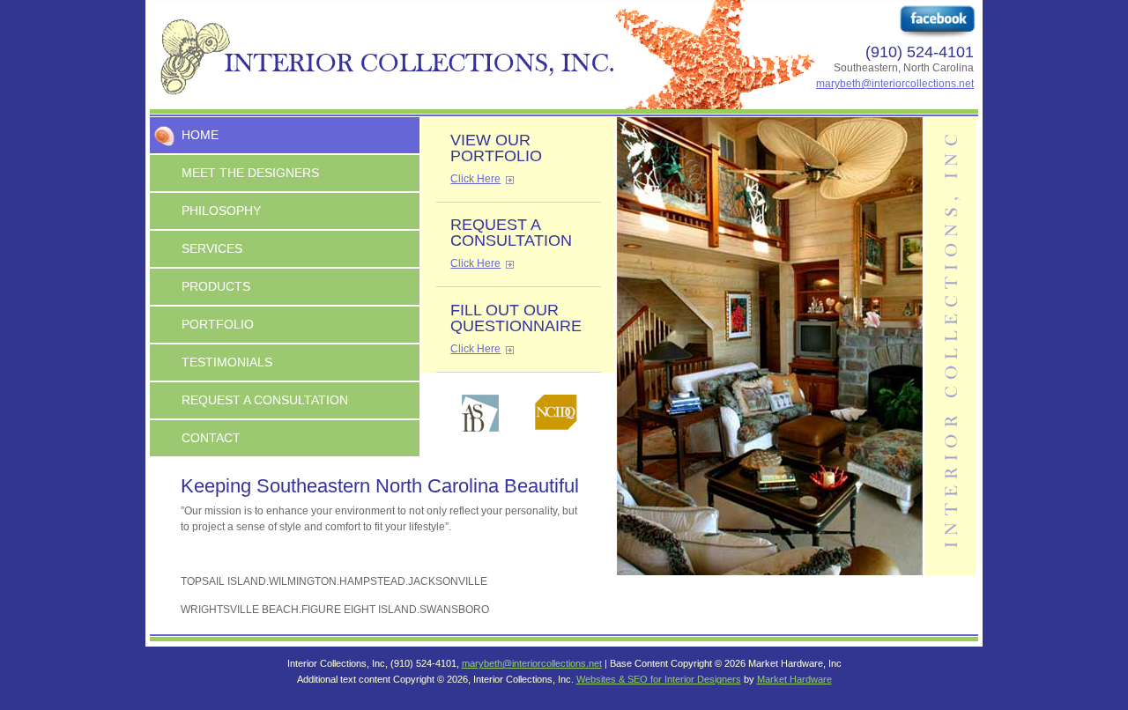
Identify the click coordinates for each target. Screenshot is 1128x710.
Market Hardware (794, 679)
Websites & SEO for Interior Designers (658, 679)
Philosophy (221, 210)
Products (216, 286)
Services (212, 248)
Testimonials (227, 362)
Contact (211, 438)
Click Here (475, 179)
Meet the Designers (250, 173)
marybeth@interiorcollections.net (895, 84)
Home (200, 135)
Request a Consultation (265, 400)
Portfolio (218, 324)
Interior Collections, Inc (564, 54)
